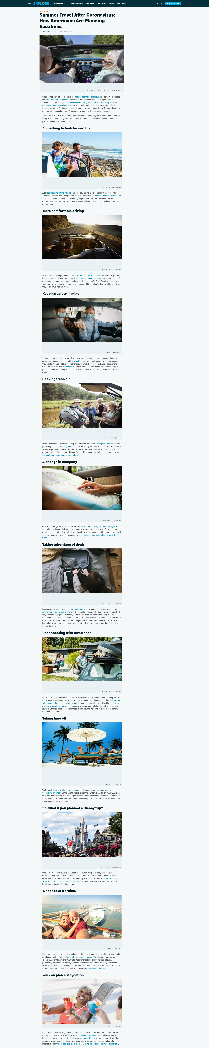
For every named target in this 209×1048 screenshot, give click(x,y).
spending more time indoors (59, 192)
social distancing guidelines (88, 96)
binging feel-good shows (106, 443)
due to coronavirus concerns (86, 278)
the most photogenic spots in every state (60, 455)
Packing (102, 3)
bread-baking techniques (66, 446)
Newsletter (174, 3)
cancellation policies (96, 968)
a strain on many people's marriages (99, 526)
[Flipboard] (158, 3)
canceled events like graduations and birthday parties (91, 102)
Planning (90, 3)
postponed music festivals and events (58, 105)
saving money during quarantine (56, 612)
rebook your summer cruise (80, 957)
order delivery (89, 1038)
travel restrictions (77, 361)
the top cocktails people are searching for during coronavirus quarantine (87, 1043)
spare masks (68, 366)
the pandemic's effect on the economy (68, 609)
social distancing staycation (84, 1035)
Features (121, 3)
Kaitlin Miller (46, 31)
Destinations (60, 3)
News (111, 3)
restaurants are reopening (57, 99)
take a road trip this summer (87, 275)
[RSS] (162, 3)
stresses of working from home (63, 790)
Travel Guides (76, 3)
